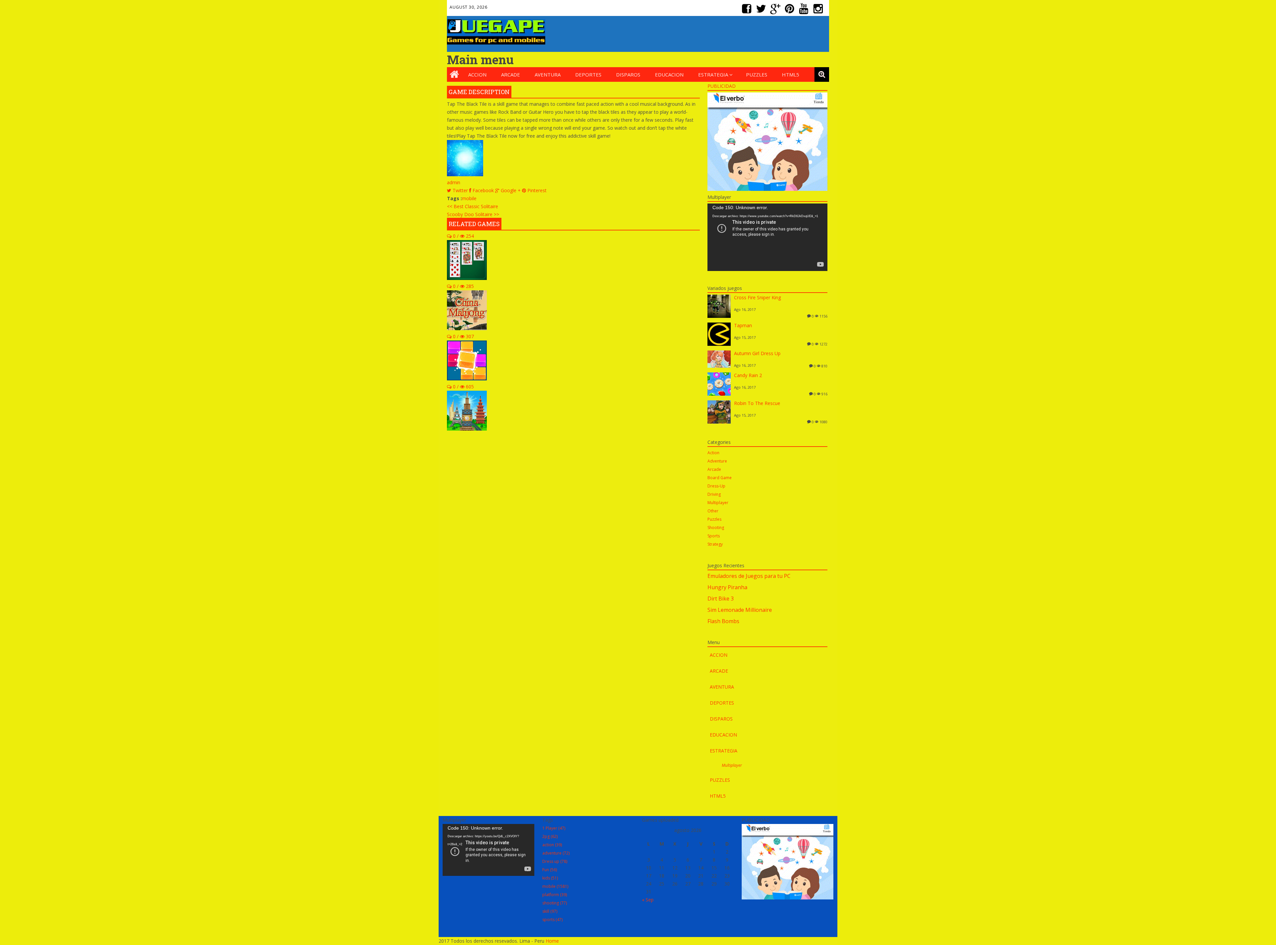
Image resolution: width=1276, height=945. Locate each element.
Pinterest (791, 5)
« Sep (648, 899)
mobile (469, 198)
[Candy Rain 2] (719, 394)
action (552, 845)
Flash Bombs (723, 621)
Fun (549, 870)
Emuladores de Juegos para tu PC (749, 576)
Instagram (819, 5)
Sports (713, 536)
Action (713, 453)
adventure (556, 853)
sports (552, 919)
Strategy (715, 544)
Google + (510, 190)
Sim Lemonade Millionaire (739, 609)
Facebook (748, 5)
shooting (554, 903)
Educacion (669, 74)
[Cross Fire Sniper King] (719, 316)
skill (549, 911)
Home (552, 941)
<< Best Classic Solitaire (472, 206)
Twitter (762, 5)
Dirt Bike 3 (720, 598)
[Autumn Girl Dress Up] (719, 366)
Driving (714, 494)
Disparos (628, 74)
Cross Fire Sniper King (757, 297)
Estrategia (713, 74)
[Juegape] (496, 43)
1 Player (553, 828)
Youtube (805, 5)
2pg (550, 836)
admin (453, 182)
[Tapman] (719, 344)
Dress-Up (716, 486)
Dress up (554, 861)
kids (550, 878)
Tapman (743, 325)
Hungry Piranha (727, 587)
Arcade (510, 74)
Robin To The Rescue (757, 403)
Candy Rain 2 (748, 375)
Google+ (776, 5)
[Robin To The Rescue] (719, 422)
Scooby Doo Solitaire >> (473, 214)
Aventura (548, 74)
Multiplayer (717, 502)
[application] (767, 237)
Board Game (719, 477)
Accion (477, 74)
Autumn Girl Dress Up (757, 353)
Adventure (717, 461)
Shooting (715, 527)
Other (712, 511)
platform (554, 894)
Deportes (588, 74)
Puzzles (756, 74)
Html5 (790, 74)
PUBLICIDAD (721, 86)
